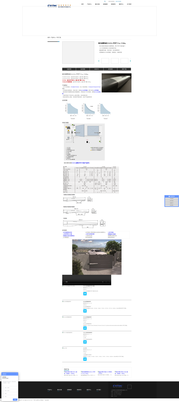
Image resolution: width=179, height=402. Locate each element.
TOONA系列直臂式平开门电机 (89, 286)
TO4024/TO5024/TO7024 (94, 87)
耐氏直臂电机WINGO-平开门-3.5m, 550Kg (88, 375)
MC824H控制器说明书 (87, 317)
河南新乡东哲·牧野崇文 (69, 235)
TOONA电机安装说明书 (87, 332)
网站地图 (46, 400)
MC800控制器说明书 (87, 301)
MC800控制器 (84, 90)
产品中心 (53, 37)
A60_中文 (85, 348)
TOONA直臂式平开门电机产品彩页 (80, 163)
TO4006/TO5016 (75, 87)
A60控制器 (95, 90)
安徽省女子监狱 (112, 234)
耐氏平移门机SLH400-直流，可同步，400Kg (122, 375)
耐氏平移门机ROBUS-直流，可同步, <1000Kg (71, 375)
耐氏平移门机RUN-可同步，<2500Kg (105, 374)
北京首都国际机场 (67, 232)
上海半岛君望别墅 (89, 234)
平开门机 (58, 37)
